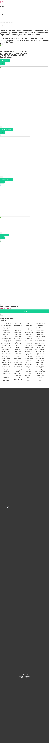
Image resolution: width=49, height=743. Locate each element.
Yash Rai (2, 1)
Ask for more (5, 308)
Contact (2, 2)
